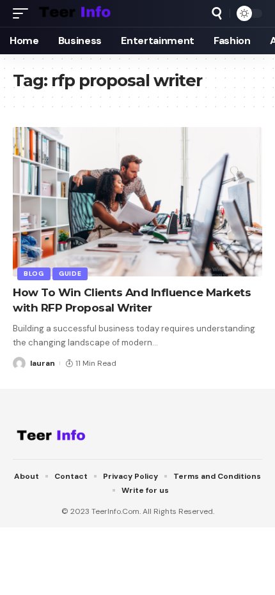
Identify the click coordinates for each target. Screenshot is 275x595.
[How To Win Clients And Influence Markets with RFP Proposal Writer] (137, 201)
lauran (42, 363)
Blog (34, 273)
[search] (216, 13)
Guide (70, 273)
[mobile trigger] (24, 13)
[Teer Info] (75, 13)
